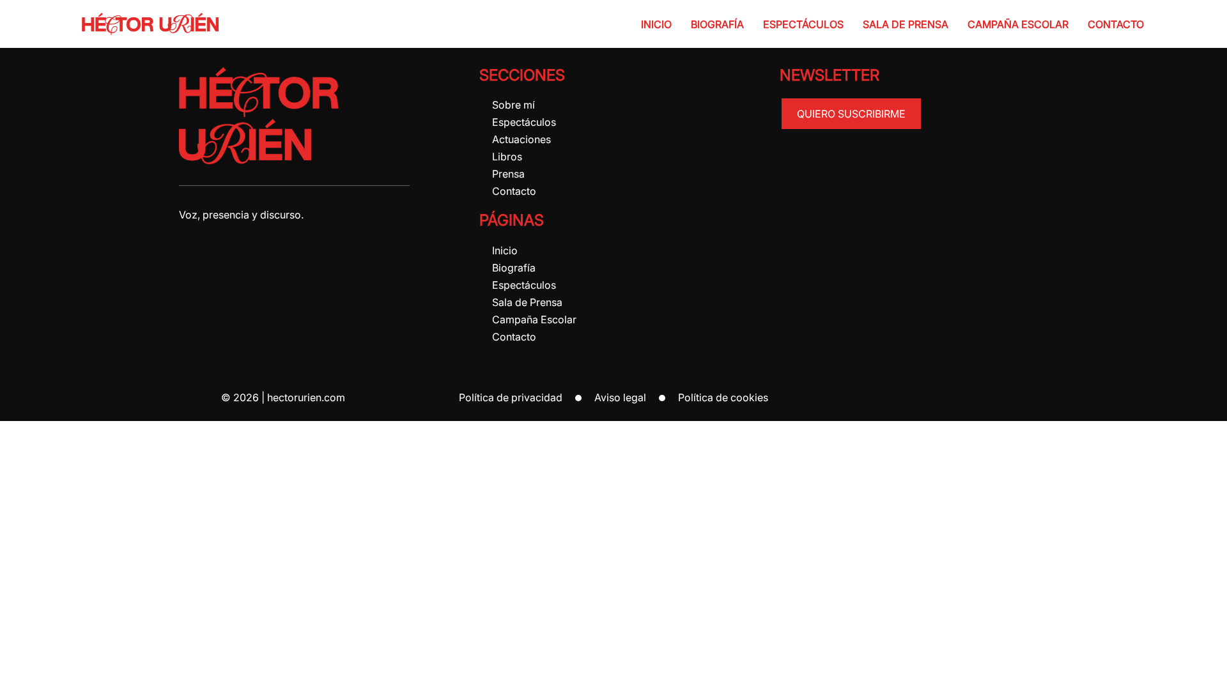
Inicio (656, 24)
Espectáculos (803, 24)
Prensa (508, 173)
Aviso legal (620, 397)
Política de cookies (723, 397)
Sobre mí (513, 104)
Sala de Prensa (905, 24)
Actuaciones (521, 139)
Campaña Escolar (1018, 24)
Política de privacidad (510, 397)
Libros (507, 156)
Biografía (717, 24)
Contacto (1116, 24)
